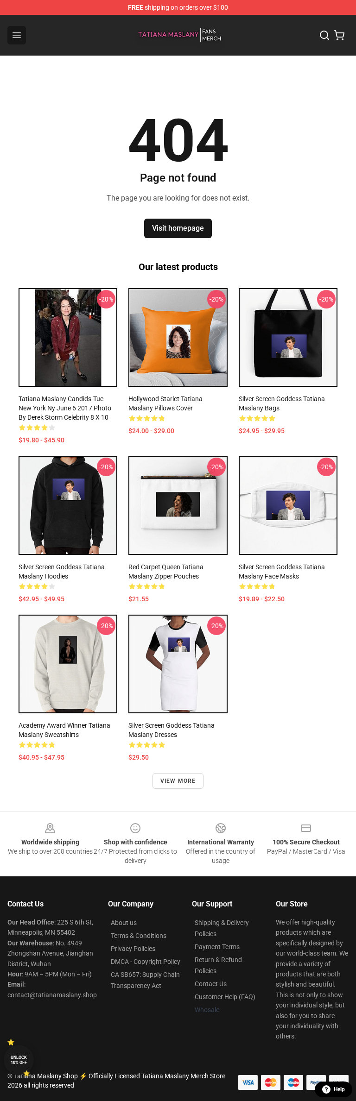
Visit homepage (178, 228)
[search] (324, 35)
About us (124, 922)
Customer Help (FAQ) (225, 996)
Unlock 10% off (19, 1060)
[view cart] (339, 35)
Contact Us (211, 984)
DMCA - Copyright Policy (145, 961)
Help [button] (339, 1089)
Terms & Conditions (138, 935)
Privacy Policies (133, 948)
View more (178, 781)
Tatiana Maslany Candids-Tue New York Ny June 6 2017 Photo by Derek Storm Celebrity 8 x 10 (65, 408)
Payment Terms (217, 946)
